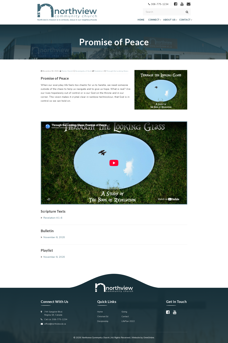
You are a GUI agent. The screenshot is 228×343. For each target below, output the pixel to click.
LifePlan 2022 (128, 321)
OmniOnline (148, 337)
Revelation (98, 71)
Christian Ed (102, 316)
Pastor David (67, 71)
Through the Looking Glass (117, 71)
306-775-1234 (159, 4)
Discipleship (102, 321)
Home (141, 19)
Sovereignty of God (83, 71)
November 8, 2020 (54, 237)
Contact (185, 19)
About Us (169, 19)
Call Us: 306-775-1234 (55, 319)
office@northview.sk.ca (55, 323)
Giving (124, 311)
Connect (153, 19)
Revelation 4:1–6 (53, 217)
